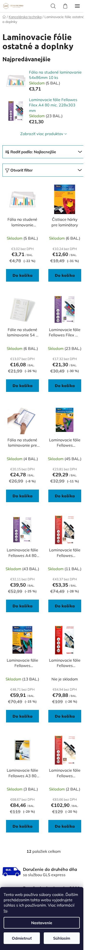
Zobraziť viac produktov (41, 133)
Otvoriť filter (21, 170)
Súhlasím (61, 938)
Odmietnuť (22, 938)
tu (5, 910)
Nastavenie (41, 922)
